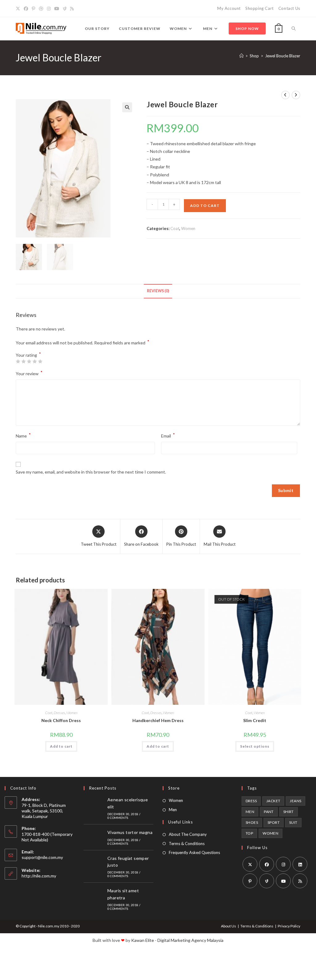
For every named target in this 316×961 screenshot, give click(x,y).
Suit (293, 822)
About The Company (188, 834)
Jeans (295, 801)
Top (249, 833)
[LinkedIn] (300, 864)
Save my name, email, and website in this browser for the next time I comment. (91, 471)
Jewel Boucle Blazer (282, 55)
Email (168, 435)
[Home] (241, 55)
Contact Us (289, 8)
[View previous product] (285, 95)
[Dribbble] (41, 9)
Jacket (273, 801)
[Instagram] (48, 9)
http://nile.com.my (39, 875)
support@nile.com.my (42, 857)
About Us (228, 926)
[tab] (158, 291)
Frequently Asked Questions (194, 852)
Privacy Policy (289, 926)
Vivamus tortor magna (129, 832)
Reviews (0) (158, 291)
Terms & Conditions (187, 843)
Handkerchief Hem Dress (158, 720)
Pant (269, 811)
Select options (254, 746)
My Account (229, 8)
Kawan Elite (142, 940)
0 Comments (117, 817)
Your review (29, 373)
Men (173, 809)
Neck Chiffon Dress (61, 720)
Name (23, 435)
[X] (19, 9)
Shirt (288, 811)
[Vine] (64, 9)
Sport (274, 822)
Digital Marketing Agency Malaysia (190, 940)
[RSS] (72, 9)
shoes (252, 822)
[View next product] (296, 95)
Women (188, 228)
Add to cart (205, 205)
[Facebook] (26, 9)
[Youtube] (56, 9)
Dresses (59, 712)
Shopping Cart (259, 8)
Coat (174, 228)
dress (251, 801)
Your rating (28, 355)
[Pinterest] (33, 9)
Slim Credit (254, 720)
